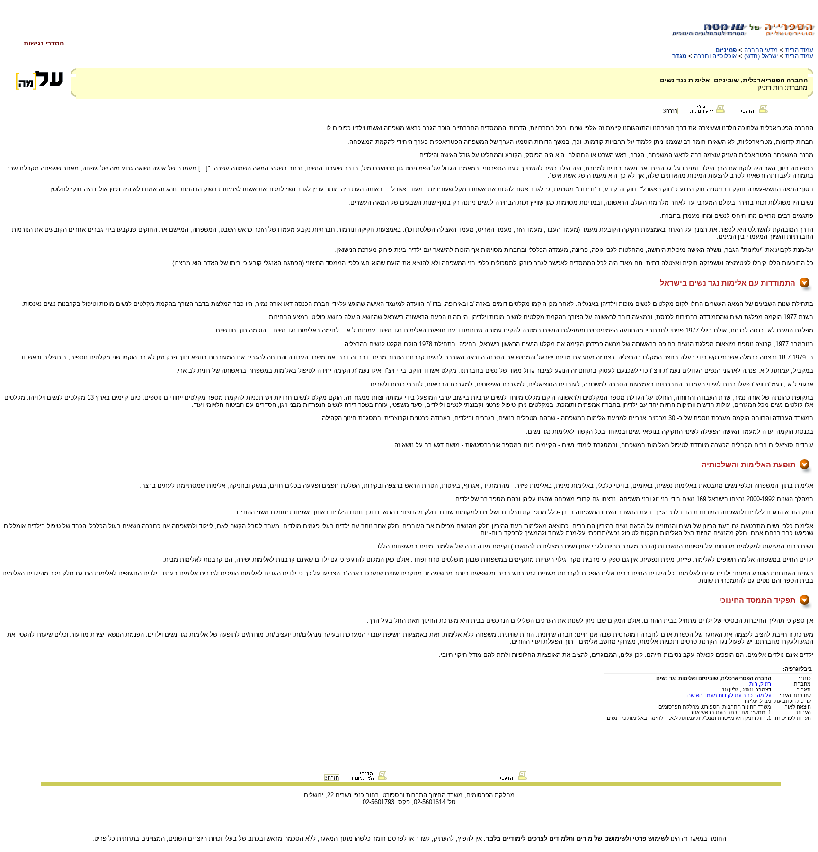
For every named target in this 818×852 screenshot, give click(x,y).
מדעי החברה (761, 50)
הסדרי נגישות (44, 43)
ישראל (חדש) (761, 56)
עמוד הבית (799, 50)
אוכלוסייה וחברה (715, 56)
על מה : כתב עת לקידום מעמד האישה (729, 695)
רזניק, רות (760, 684)
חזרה (670, 111)
